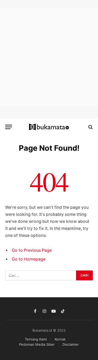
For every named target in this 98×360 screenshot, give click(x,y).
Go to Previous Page (32, 250)
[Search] (90, 127)
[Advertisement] (49, 56)
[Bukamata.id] (49, 127)
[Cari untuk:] (41, 275)
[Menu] (8, 127)
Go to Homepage (28, 259)
